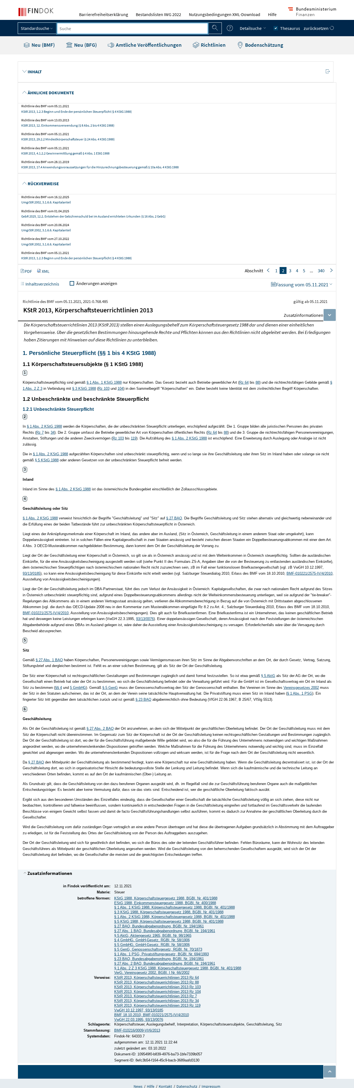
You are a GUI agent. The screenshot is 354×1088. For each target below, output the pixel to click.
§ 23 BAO (143, 699)
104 (120, 388)
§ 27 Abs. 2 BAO (100, 728)
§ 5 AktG (268, 676)
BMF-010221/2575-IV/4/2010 (309, 573)
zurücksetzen (316, 28)
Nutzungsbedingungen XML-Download (224, 14)
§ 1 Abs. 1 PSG (299, 693)
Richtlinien (213, 44)
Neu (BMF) (42, 44)
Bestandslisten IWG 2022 (158, 14)
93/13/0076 (145, 619)
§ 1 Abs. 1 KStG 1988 (104, 382)
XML (46, 271)
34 (52, 432)
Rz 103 (104, 388)
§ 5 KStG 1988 (47, 460)
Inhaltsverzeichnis (42, 284)
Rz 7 (40, 432)
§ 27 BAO (174, 518)
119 (133, 438)
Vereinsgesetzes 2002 (301, 688)
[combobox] (132, 28)
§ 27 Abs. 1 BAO (49, 660)
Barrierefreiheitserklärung (103, 14)
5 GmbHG (78, 688)
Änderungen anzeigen (96, 283)
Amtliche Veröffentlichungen (148, 44)
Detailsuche (251, 28)
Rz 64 (244, 382)
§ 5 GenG (110, 688)
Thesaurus (290, 28)
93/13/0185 (31, 573)
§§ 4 (58, 688)
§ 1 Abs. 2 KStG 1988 (44, 426)
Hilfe (272, 14)
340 (321, 271)
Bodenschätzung (263, 44)
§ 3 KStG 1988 (84, 388)
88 (257, 382)
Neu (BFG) (85, 44)
